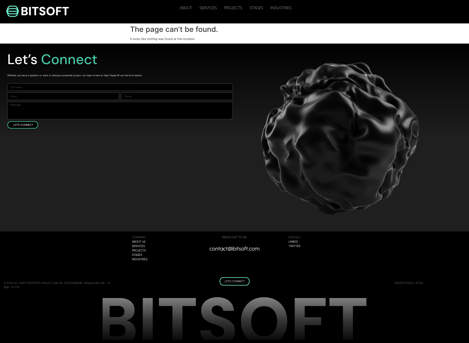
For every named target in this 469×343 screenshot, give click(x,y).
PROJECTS (233, 8)
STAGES (256, 8)
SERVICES (208, 8)
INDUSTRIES (281, 8)
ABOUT (186, 8)
